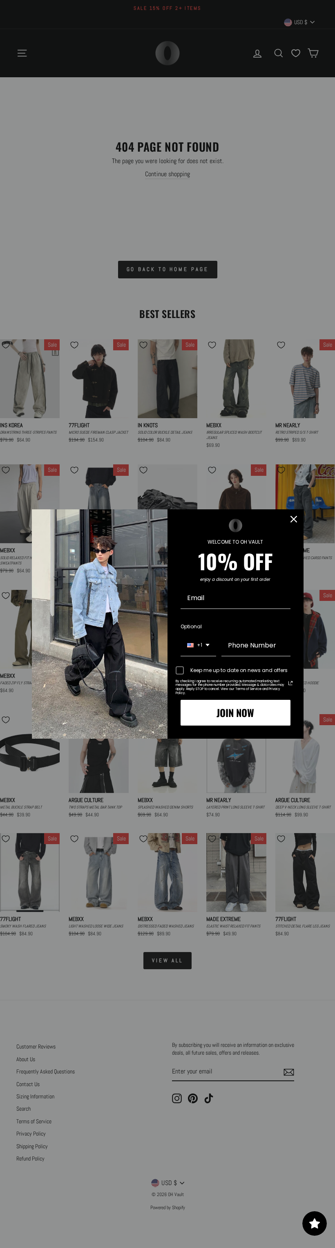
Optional (191, 626)
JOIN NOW (235, 712)
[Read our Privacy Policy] (290, 683)
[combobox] (198, 645)
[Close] (294, 519)
